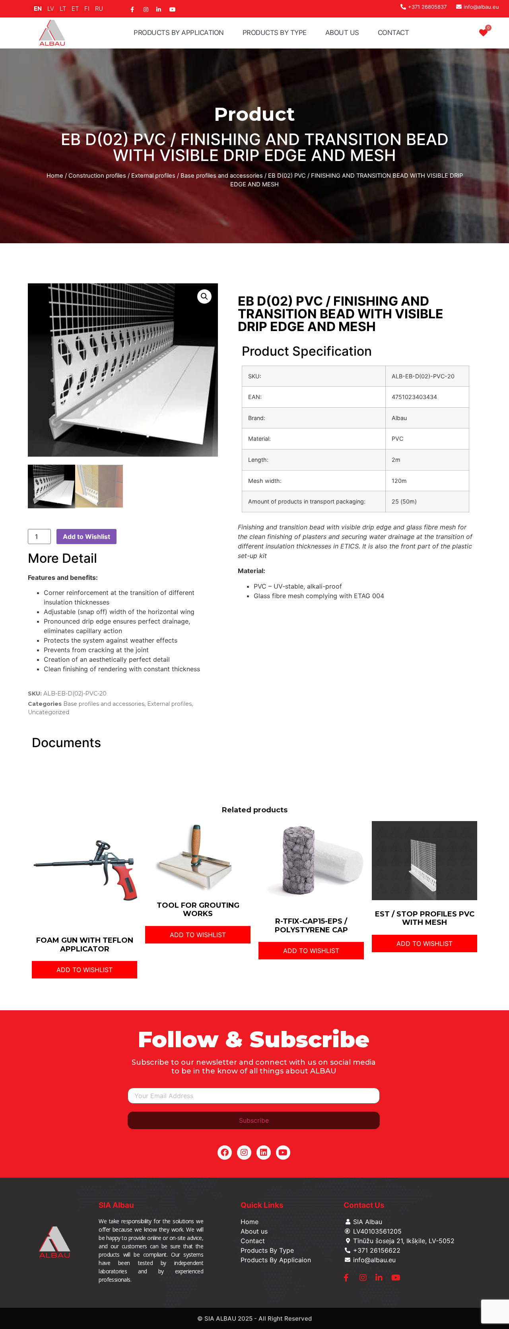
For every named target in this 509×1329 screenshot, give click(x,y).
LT (63, 8)
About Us (342, 33)
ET (75, 8)
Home (55, 175)
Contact (393, 33)
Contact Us (364, 1205)
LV (50, 8)
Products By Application (179, 33)
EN (38, 8)
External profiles (153, 175)
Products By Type (275, 33)
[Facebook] (225, 1152)
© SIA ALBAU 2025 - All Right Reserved (254, 1318)
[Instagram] (244, 1152)
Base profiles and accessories (222, 175)
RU (99, 8)
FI (86, 8)
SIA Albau (116, 1205)
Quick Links (262, 1205)
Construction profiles (97, 175)
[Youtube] (283, 1152)
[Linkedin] (263, 1152)
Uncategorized (48, 712)
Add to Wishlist (86, 537)
